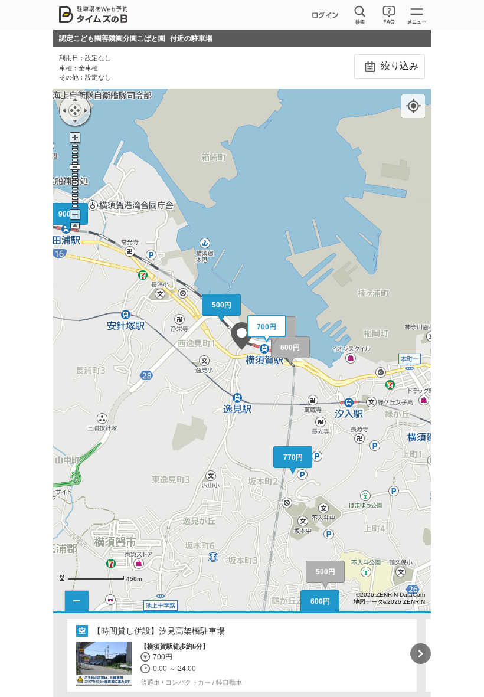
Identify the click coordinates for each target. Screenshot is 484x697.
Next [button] (420, 653)
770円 (293, 457)
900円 (68, 214)
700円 (266, 327)
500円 (325, 572)
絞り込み (398, 66)
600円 (290, 347)
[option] (242, 655)
